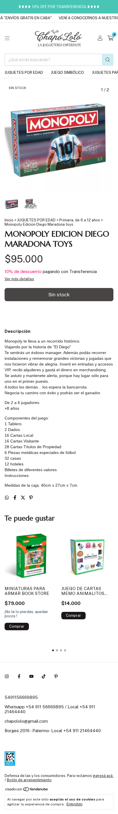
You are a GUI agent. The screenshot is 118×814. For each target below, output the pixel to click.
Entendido (74, 804)
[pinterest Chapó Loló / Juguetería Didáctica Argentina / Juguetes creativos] (56, 676)
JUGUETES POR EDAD (24, 72)
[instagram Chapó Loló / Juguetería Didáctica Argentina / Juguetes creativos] (7, 676)
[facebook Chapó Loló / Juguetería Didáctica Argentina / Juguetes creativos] (19, 676)
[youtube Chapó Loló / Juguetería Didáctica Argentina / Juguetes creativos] (31, 676)
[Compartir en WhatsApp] (7, 497)
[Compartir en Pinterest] (31, 497)
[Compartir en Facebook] (15, 497)
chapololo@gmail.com (26, 721)
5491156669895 (21, 697)
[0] (110, 38)
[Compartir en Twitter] (23, 497)
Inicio (9, 220)
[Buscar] (107, 60)
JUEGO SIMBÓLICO (67, 72)
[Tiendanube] (27, 790)
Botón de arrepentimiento (29, 780)
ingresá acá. (103, 776)
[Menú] (7, 38)
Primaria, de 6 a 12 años (79, 220)
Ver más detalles (19, 279)
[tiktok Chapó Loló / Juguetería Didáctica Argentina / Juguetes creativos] (44, 676)
